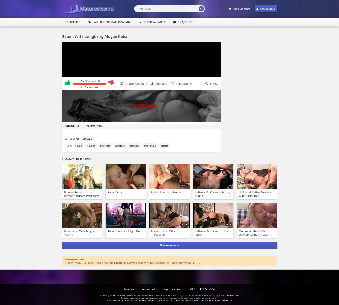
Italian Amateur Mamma (166, 192)
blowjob (134, 145)
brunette (105, 145)
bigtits (164, 145)
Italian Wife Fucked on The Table (212, 232)
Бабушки (87, 138)
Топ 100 (75, 22)
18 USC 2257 (207, 289)
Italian (78, 145)
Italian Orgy (114, 192)
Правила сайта (154, 22)
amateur (120, 145)
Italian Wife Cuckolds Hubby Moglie (212, 194)
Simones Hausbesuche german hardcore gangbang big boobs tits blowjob (81, 194)
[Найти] (201, 8)
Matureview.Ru (88, 9)
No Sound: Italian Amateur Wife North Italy (255, 194)
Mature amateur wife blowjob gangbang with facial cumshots (254, 232)
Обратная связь (173, 289)
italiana (91, 145)
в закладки (184, 84)
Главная (129, 289)
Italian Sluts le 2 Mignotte (123, 231)
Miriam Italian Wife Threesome (163, 232)
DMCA (191, 289)
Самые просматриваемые (112, 22)
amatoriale (150, 145)
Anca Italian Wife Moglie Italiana (79, 232)
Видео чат (185, 22)
